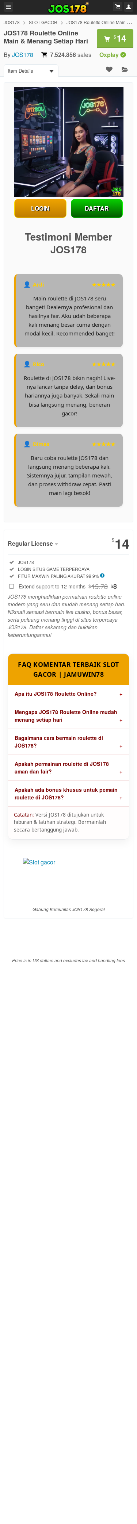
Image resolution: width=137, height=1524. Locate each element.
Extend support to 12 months (68, 586)
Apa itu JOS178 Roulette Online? (56, 693)
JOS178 (12, 22)
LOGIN (40, 208)
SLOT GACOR (43, 22)
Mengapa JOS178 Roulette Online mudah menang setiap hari (66, 715)
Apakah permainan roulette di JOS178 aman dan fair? (62, 767)
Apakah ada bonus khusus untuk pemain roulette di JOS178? (66, 793)
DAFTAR (97, 208)
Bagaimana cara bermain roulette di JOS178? (59, 741)
